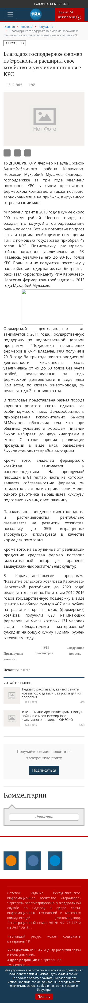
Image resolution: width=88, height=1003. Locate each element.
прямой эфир (67, 14)
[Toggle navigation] (10, 14)
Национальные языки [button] (51, 4)
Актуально (15, 43)
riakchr (25, 670)
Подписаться (44, 770)
